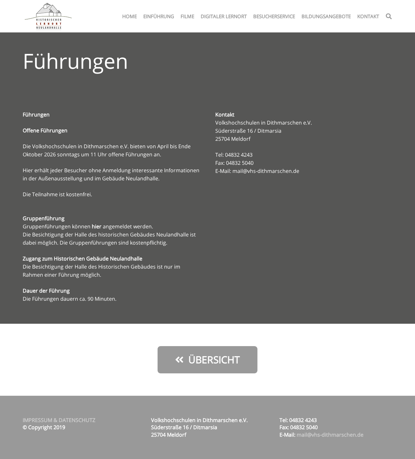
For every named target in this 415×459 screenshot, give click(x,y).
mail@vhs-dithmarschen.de (265, 171)
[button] (388, 16)
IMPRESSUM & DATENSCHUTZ (59, 420)
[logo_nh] (49, 16)
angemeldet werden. (122, 226)
